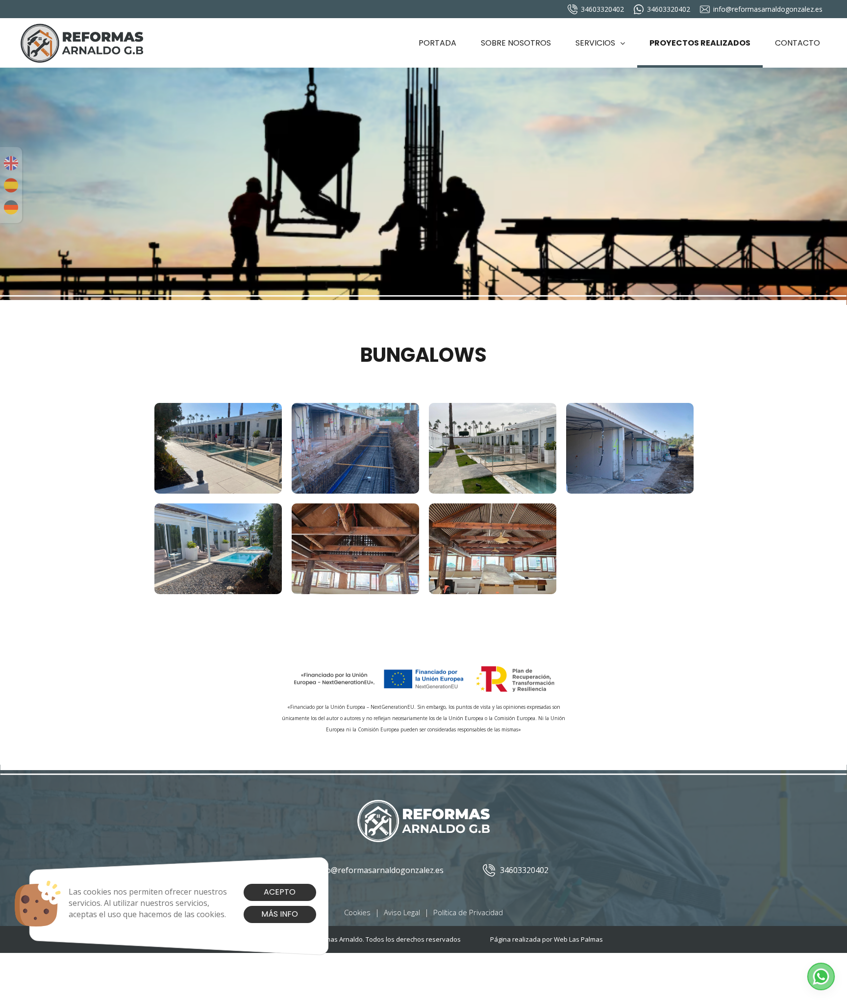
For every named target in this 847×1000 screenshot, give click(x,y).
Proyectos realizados (699, 43)
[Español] (11, 185)
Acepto (280, 892)
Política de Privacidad (468, 912)
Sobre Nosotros (516, 43)
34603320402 (602, 9)
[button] (821, 976)
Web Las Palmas (578, 939)
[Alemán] (11, 207)
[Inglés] (11, 163)
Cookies (357, 912)
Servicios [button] (595, 43)
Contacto (797, 43)
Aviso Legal (402, 912)
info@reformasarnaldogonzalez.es (767, 9)
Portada (437, 43)
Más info (279, 914)
